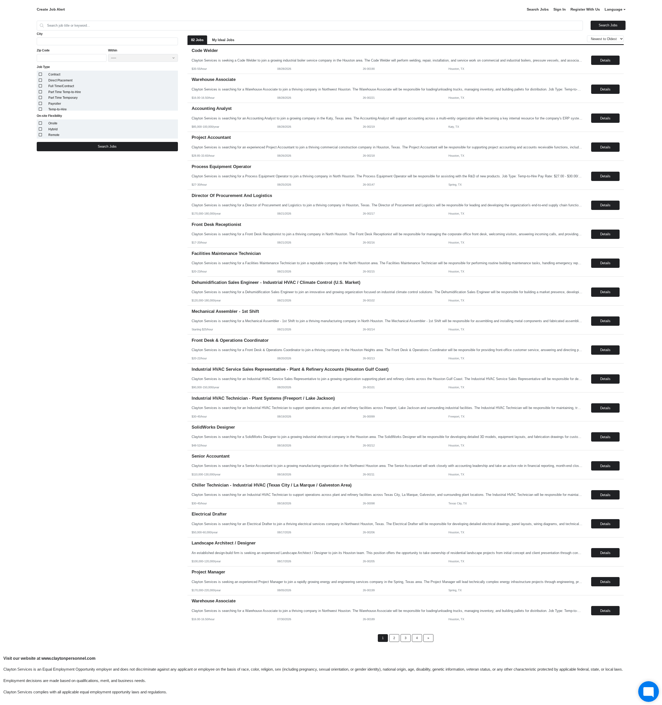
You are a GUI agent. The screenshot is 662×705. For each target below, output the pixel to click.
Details (605, 60)
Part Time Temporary (63, 98)
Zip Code (43, 50)
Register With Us (585, 9)
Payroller (54, 103)
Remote (53, 135)
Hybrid (53, 129)
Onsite (52, 123)
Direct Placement (60, 80)
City (40, 34)
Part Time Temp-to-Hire (64, 92)
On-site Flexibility (49, 116)
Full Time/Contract (61, 86)
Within (112, 50)
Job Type (43, 67)
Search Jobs (538, 9)
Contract (54, 74)
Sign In (559, 9)
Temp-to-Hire (57, 109)
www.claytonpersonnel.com (68, 658)
